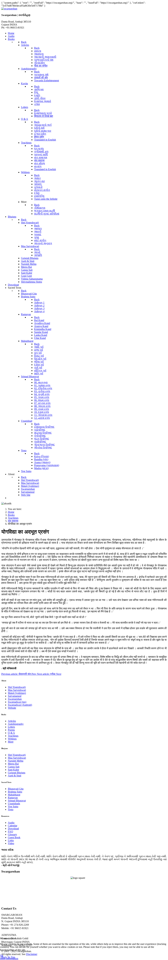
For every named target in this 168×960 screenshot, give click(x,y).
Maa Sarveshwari (17, 690)
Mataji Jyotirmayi (17, 693)
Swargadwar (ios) (17, 702)
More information (9, 958)
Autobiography (16, 724)
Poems (11, 729)
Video (11, 843)
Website (12, 707)
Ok (1, 955)
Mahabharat (14, 794)
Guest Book (14, 837)
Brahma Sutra (15, 791)
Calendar (12, 825)
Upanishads (14, 803)
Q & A (11, 732)
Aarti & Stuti (14, 775)
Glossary (12, 834)
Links (11, 840)
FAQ (10, 831)
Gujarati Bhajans (16, 772)
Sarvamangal (14, 696)
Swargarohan (15, 699)
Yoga (10, 809)
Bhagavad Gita (15, 788)
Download (13, 828)
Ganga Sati (13, 766)
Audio (11, 822)
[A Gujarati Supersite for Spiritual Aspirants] (9, 8)
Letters (11, 727)
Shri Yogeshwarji (17, 687)
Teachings (13, 735)
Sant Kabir (13, 769)
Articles (12, 721)
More (10, 741)
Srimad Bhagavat (17, 800)
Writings (12, 738)
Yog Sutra (13, 806)
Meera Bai (13, 763)
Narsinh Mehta (15, 760)
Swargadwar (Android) (20, 704)
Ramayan (13, 797)
